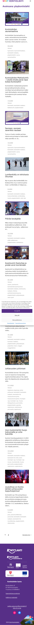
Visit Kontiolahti (14, 622)
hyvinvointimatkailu (19, 51)
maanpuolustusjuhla (13, 396)
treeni (15, 346)
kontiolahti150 (17, 394)
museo (22, 462)
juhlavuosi (10, 392)
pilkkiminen (14, 240)
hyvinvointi (11, 51)
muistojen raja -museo (16, 401)
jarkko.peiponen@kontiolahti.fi (17, 606)
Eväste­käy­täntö (10, 323)
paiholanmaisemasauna (14, 293)
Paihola (15, 291)
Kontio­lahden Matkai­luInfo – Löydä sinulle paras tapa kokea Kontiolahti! (17, 80)
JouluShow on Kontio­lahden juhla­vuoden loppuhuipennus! (14, 489)
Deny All (17, 315)
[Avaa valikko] (30, 1)
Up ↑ (26, 622)
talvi (25, 198)
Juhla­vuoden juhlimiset (15, 369)
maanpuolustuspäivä (13, 398)
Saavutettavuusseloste (13, 593)
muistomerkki (15, 462)
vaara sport (11, 297)
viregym (20, 346)
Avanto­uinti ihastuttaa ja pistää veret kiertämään (15, 264)
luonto (9, 198)
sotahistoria (11, 407)
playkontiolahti (12, 55)
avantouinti (15, 284)
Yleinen (10, 48)
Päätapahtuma (12, 403)
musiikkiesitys (11, 521)
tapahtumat (17, 409)
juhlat (21, 390)
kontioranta (22, 289)
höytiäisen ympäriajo (13, 390)
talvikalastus (19, 242)
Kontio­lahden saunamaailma (11, 30)
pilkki (9, 240)
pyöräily (18, 405)
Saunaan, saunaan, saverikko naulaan (13, 129)
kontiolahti (10, 105)
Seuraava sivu (26, 535)
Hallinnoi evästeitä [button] (11, 597)
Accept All (17, 311)
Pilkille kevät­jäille (13, 219)
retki (21, 198)
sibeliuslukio (11, 523)
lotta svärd (19, 458)
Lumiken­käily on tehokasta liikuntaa (17, 176)
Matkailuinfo (11, 107)
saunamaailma (12, 57)
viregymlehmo (11, 348)
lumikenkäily (21, 196)
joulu (9, 514)
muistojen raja (12, 460)
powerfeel (10, 346)
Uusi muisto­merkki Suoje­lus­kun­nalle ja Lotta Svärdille (16, 432)
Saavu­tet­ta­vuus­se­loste (20, 323)
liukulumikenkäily (12, 196)
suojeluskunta (18, 466)
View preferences (17, 320)
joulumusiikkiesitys (16, 514)
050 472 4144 (17, 608)
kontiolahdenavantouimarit (15, 286)
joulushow (10, 517)
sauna (18, 55)
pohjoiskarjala (20, 295)
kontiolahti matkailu (13, 53)
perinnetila (19, 403)
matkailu (10, 291)
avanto (9, 284)
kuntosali (10, 341)
